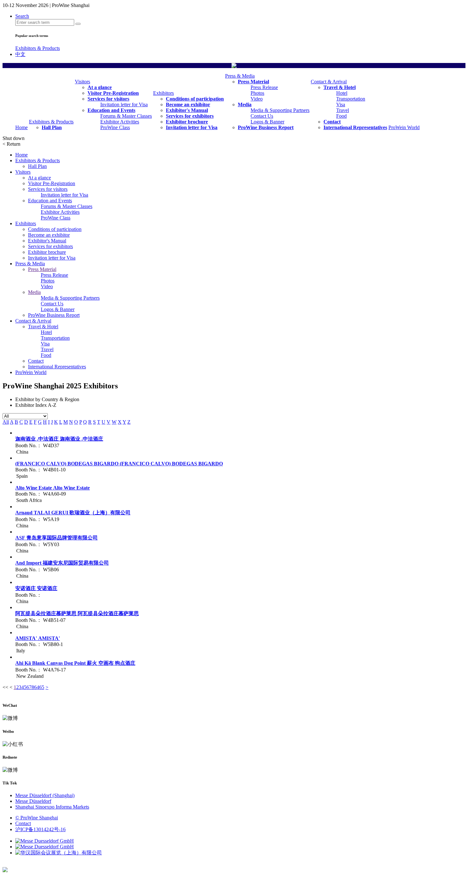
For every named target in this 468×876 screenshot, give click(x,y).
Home (21, 127)
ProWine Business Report (266, 127)
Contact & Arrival (329, 81)
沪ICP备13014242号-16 (40, 829)
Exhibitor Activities (119, 121)
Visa (340, 104)
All (6, 422)
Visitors (82, 81)
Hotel (341, 93)
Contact (332, 121)
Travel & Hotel (339, 87)
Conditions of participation (195, 98)
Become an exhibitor (188, 104)
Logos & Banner (267, 121)
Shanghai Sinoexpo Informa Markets (52, 807)
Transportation (350, 98)
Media (245, 104)
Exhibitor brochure (187, 121)
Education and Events (111, 110)
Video (257, 98)
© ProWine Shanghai (36, 817)
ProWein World (404, 127)
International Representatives (355, 127)
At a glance (100, 87)
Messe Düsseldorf (33, 801)
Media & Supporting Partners (280, 110)
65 (41, 687)
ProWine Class (115, 127)
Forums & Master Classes (126, 116)
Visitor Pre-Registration (113, 93)
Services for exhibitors (190, 116)
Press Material (253, 81)
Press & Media (240, 76)
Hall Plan (52, 127)
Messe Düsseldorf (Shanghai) (44, 795)
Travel (342, 110)
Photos (257, 93)
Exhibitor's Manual (187, 110)
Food (341, 116)
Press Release (264, 87)
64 (36, 687)
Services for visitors (108, 98)
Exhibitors (163, 93)
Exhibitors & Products (37, 48)
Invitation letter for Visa (124, 104)
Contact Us (262, 116)
